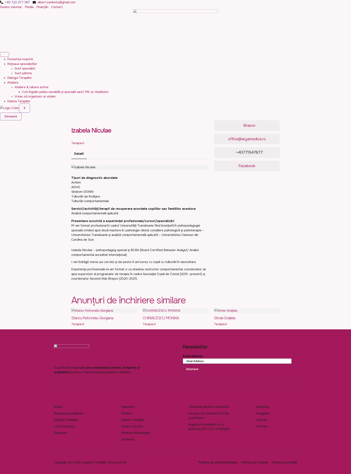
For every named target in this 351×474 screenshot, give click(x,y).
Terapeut (77, 143)
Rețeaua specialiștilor (22, 64)
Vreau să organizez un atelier (35, 96)
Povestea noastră (20, 59)
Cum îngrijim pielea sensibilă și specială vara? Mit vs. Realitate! (65, 92)
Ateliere (12, 82)
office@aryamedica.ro (247, 139)
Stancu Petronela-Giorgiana (92, 318)
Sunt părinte (23, 73)
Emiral (132, 462)
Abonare (192, 369)
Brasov (249, 125)
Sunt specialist (25, 68)
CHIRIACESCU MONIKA (161, 318)
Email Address (193, 356)
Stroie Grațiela (224, 318)
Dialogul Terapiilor (19, 78)
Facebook (247, 165)
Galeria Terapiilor (19, 101)
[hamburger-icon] (4, 54)
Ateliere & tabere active (31, 87)
